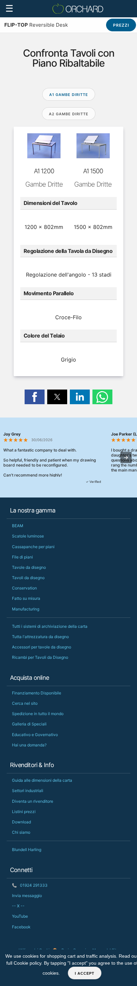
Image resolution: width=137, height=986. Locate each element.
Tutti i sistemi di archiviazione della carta (49, 626)
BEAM (17, 525)
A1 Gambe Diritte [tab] (68, 94)
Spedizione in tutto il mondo (38, 713)
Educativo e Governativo (35, 734)
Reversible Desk (36, 25)
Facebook (21, 926)
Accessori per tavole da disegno (41, 646)
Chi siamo (21, 832)
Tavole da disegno (29, 567)
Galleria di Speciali (29, 723)
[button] (35, 397)
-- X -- (18, 905)
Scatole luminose (28, 535)
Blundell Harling (26, 849)
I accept (84, 973)
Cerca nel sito (25, 703)
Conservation (24, 587)
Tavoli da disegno (28, 577)
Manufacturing (25, 608)
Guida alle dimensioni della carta (42, 780)
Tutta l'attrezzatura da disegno (40, 636)
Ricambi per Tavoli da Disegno (40, 657)
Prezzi (121, 25)
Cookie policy (27, 963)
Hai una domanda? (29, 744)
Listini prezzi (24, 811)
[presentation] (126, 457)
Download (21, 821)
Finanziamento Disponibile (36, 692)
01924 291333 (30, 885)
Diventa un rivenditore (32, 801)
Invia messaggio (27, 895)
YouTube (20, 916)
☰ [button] (9, 8)
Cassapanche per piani (33, 546)
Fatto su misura (26, 598)
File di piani (22, 556)
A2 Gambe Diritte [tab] (68, 114)
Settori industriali (27, 790)
